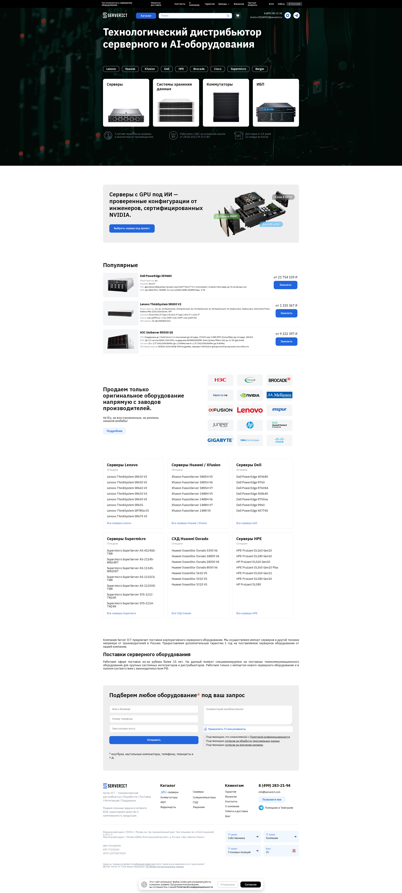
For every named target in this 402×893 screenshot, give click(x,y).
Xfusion (150, 69)
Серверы (198, 791)
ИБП (163, 802)
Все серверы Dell (246, 523)
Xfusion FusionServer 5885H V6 (192, 482)
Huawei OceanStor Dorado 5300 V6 (195, 550)
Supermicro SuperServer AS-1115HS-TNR (131, 587)
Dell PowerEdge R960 (250, 505)
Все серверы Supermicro (121, 613)
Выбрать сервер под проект (132, 228)
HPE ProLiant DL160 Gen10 (254, 550)
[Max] (288, 15)
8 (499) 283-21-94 (273, 13)
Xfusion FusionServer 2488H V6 (192, 499)
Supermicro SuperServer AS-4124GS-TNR (131, 552)
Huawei (130, 69)
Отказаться (228, 884)
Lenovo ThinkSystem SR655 (125, 505)
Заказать (285, 284)
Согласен (250, 884)
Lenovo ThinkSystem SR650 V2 (160, 304)
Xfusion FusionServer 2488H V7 (192, 505)
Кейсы (281, 4)
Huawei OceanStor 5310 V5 (189, 584)
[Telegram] (296, 15)
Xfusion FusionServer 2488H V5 (192, 493)
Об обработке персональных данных (165, 866)
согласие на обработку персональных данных (252, 741)
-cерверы (169, 792)
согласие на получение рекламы (244, 744)
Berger (259, 69)
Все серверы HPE (247, 613)
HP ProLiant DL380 (248, 584)
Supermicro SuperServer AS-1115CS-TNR (131, 578)
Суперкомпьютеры (204, 797)
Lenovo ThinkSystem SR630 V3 (127, 493)
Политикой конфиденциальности (270, 736)
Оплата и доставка (156, 3)
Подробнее (114, 431)
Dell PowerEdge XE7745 (252, 510)
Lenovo (111, 69)
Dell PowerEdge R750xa (252, 499)
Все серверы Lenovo (119, 523)
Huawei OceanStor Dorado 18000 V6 (195, 561)
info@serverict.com (269, 792)
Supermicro (238, 69)
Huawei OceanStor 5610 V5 (189, 573)
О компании (194, 3)
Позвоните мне (272, 799)
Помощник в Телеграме (279, 807)
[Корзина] (238, 16)
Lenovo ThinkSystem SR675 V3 (127, 516)
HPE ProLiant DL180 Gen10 (254, 556)
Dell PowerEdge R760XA (252, 488)
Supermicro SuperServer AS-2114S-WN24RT (130, 561)
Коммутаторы (168, 797)
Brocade (199, 69)
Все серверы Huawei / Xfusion (189, 523)
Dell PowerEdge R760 (250, 482)
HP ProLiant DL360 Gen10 (253, 561)
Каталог (146, 15)
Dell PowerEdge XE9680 (156, 276)
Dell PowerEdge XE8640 (252, 493)
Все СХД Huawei (181, 613)
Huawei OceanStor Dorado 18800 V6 (195, 556)
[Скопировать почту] (251, 17)
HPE (181, 69)
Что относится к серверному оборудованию (117, 3)
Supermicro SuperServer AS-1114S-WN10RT (130, 570)
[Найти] (229, 16)
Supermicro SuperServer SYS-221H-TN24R (130, 605)
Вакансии (239, 4)
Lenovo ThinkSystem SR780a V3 (128, 510)
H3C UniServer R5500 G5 (156, 332)
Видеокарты (168, 807)
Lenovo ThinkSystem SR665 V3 (127, 488)
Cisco (217, 69)
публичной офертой (144, 864)
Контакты (180, 4)
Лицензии (199, 807)
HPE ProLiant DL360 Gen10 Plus (257, 567)
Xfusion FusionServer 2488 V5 (191, 510)
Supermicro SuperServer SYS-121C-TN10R (130, 596)
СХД (195, 802)
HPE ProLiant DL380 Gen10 (254, 578)
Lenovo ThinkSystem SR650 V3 (127, 499)
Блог (271, 4)
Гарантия (210, 4)
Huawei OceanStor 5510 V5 (189, 578)
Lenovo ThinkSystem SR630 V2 (127, 476)
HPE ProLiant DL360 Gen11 (254, 573)
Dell (166, 69)
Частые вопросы (252, 3)
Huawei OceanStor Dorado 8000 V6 (195, 567)
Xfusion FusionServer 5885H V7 (192, 488)
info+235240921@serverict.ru (267, 17)
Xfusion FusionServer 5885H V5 (192, 476)
